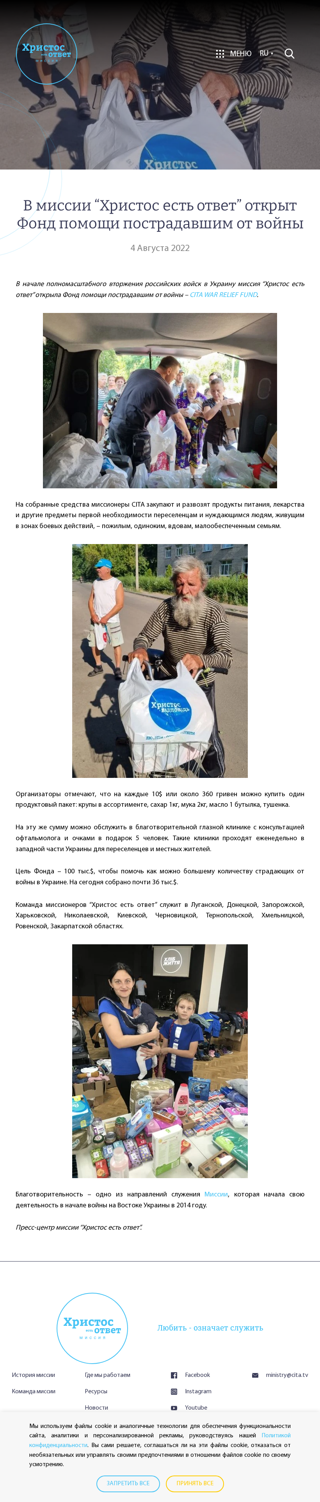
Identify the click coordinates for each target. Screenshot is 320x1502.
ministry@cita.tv (287, 1375)
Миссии (216, 1194)
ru (264, 54)
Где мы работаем (107, 1375)
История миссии (33, 1375)
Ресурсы (96, 1392)
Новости (96, 1408)
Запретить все (128, 1484)
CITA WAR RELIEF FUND (223, 295)
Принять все (194, 1484)
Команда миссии (33, 1392)
